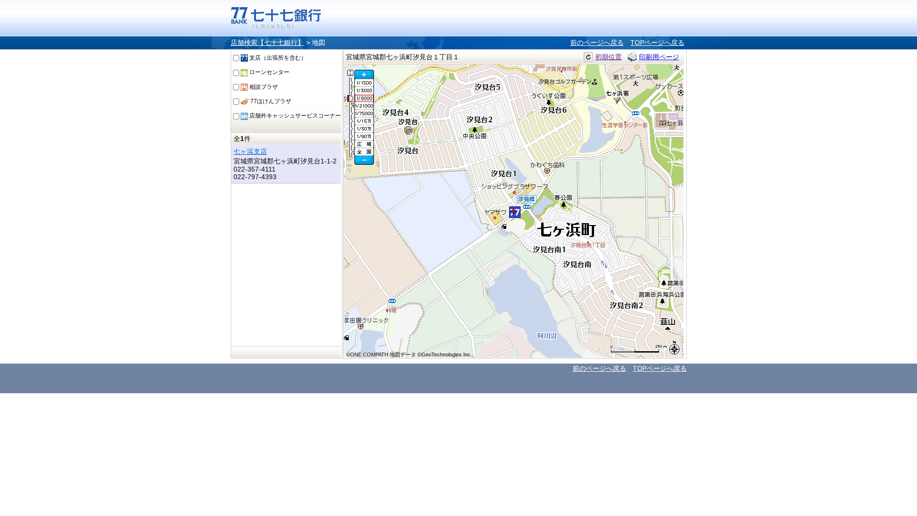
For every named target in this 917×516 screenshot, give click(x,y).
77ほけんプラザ (270, 101)
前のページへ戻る (597, 42)
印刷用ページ (659, 57)
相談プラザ (263, 87)
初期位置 (608, 57)
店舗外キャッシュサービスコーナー (294, 115)
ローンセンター (268, 72)
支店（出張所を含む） (277, 57)
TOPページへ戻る (657, 42)
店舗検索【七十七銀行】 (267, 42)
